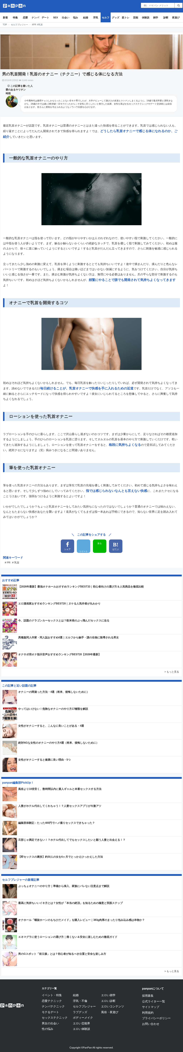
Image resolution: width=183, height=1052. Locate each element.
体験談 (145, 17)
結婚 (85, 17)
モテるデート (50, 1012)
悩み (75, 17)
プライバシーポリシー (156, 1018)
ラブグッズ (80, 1012)
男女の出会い (50, 1023)
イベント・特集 (52, 995)
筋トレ (125, 17)
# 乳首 (15, 562)
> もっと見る (171, 671)
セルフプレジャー (19, 24)
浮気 (95, 17)
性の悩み (47, 1028)
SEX (55, 17)
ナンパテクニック (53, 1006)
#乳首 (40, 24)
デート (45, 17)
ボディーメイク (83, 1017)
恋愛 (25, 17)
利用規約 (148, 1012)
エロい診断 (108, 1000)
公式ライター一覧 (153, 1001)
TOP (5, 24)
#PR (34, 24)
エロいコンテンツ (112, 1006)
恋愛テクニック (52, 1000)
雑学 (155, 17)
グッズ (115, 17)
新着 (5, 17)
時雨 (8, 93)
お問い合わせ (150, 1023)
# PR (7, 562)
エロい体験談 (81, 1028)
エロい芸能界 (81, 1023)
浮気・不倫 (80, 1000)
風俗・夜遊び (109, 1012)
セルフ (105, 17)
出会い (65, 17)
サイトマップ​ (150, 1006)
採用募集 (148, 995)
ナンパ (35, 17)
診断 (165, 17)
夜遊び (176, 17)
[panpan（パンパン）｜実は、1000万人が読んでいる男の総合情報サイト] (14, 6)
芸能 (135, 17)
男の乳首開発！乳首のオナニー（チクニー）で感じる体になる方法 (62, 74)
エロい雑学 (108, 995)
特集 (15, 17)
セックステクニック (55, 1017)
